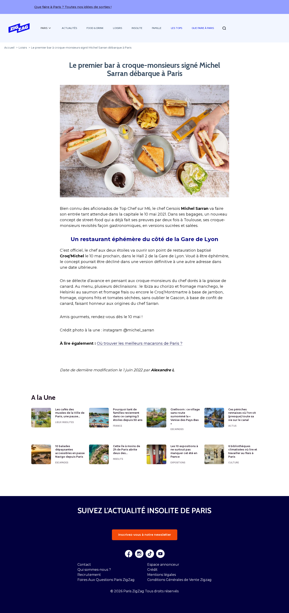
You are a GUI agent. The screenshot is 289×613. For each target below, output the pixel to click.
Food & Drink (95, 28)
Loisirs (117, 28)
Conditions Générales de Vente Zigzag (179, 580)
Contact (84, 565)
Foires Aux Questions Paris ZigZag (106, 580)
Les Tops (176, 28)
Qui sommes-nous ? (94, 570)
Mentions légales (161, 575)
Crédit (152, 570)
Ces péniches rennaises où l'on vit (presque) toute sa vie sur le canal (242, 415)
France (117, 425)
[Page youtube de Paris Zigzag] (160, 553)
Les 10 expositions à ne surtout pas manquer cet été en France (184, 451)
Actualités (69, 28)
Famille (156, 28)
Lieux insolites (64, 422)
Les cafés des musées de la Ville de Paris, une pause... (69, 413)
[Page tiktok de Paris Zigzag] (150, 553)
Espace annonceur (163, 565)
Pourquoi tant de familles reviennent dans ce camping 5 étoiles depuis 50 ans (127, 415)
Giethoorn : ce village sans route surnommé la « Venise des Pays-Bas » (185, 416)
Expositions (178, 462)
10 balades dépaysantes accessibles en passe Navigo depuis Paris (70, 451)
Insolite (137, 28)
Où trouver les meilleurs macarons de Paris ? (139, 343)
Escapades (177, 429)
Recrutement (89, 575)
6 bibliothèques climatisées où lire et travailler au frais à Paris (242, 451)
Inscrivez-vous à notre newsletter (144, 535)
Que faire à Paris (203, 28)
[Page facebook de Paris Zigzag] (128, 553)
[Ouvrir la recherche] (224, 28)
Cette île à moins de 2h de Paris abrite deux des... (126, 450)
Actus (232, 425)
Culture (233, 462)
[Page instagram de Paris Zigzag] (139, 553)
